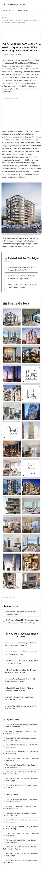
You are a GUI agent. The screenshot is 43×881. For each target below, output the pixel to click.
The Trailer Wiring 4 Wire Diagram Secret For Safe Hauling (20, 786)
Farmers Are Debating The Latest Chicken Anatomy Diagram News (19, 766)
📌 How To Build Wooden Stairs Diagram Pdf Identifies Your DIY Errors (21, 653)
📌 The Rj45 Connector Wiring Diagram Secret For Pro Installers (19, 698)
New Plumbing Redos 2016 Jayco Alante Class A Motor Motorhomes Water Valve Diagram (22, 621)
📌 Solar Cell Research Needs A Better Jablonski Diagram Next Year (19, 689)
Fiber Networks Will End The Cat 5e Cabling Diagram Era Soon (21, 612)
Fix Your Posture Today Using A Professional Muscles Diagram (20, 746)
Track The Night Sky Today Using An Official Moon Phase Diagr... (20, 753)
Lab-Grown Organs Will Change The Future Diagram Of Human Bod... (20, 726)
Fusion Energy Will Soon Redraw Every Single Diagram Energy (20, 779)
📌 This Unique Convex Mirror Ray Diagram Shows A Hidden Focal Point (20, 671)
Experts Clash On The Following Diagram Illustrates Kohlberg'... (19, 739)
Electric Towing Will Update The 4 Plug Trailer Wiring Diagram (22, 286)
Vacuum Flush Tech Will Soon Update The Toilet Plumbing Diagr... (19, 773)
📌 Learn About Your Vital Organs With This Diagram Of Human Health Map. (21, 644)
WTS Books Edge (10, 4)
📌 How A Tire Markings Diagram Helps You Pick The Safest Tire (20, 707)
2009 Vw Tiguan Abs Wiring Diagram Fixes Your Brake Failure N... (19, 732)
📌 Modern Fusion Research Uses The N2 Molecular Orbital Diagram (20, 680)
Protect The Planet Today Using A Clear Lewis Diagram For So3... (21, 759)
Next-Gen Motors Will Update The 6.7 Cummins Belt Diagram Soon (21, 277)
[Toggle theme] (22, 4)
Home (4, 18)
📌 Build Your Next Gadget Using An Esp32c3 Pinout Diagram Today (21, 662)
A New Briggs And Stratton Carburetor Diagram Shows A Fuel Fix (22, 268)
